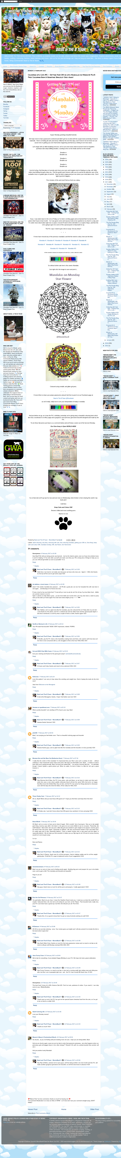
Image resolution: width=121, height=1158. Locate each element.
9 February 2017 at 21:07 (54, 897)
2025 (107, 162)
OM (53, 544)
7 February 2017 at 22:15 (72, 852)
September (110, 191)
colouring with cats (53, 542)
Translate (17, 128)
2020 (107, 174)
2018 (107, 179)
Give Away (90, 542)
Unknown (36, 676)
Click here (6, 1122)
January (109, 340)
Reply (34, 562)
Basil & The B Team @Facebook (63, 398)
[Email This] (67, 540)
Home (5, 66)
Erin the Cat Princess (39, 897)
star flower (58, 544)
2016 (107, 343)
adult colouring (37, 542)
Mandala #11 (76, 244)
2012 (107, 345)
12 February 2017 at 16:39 (72, 968)
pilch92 (35, 733)
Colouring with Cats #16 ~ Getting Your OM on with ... (112, 308)
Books (117, 66)
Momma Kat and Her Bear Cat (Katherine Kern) (47, 758)
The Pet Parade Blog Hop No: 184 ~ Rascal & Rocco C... (112, 225)
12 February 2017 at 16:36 (72, 884)
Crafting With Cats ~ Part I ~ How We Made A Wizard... (112, 281)
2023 (107, 167)
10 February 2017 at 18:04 (52, 955)
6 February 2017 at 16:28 (48, 553)
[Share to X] (71, 540)
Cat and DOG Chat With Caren (42, 651)
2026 (107, 159)
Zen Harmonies (66, 544)
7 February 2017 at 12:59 (72, 569)
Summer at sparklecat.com (41, 707)
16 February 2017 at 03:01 (65, 1037)
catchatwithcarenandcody (73, 653)
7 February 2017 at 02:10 (57, 707)
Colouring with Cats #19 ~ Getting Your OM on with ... (112, 213)
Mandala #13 (54, 248)
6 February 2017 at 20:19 (60, 651)
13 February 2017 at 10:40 (49, 982)
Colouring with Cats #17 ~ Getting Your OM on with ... (112, 270)
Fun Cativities (107, 66)
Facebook (6, 106)
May (108, 201)
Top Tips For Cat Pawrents (91, 66)
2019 (107, 177)
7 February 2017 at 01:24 (47, 676)
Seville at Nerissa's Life (40, 624)
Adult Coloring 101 (39, 1011)
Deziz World (36, 821)
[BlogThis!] (69, 540)
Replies (37, 566)
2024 (107, 164)
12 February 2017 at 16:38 (72, 940)
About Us (33, 66)
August (109, 194)
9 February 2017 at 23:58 (47, 926)
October (109, 189)
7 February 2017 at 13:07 (72, 663)
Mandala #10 (67, 244)
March (109, 206)
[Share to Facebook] (73, 540)
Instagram (6, 109)
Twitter (5, 115)
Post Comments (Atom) (43, 1113)
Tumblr (5, 113)
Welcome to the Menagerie (47, 684)
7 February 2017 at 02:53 (45, 733)
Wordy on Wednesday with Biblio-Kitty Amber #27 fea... (112, 335)
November (110, 186)
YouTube (6, 118)
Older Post (94, 1109)
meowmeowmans (38, 866)
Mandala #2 (50, 240)
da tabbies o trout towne (40, 584)
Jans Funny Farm (38, 955)
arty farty (44, 542)
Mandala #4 (66, 240)
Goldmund (107, 1141)
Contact (41, 66)
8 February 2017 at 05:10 (51, 866)
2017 (107, 182)
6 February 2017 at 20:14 (55, 624)
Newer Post (32, 1109)
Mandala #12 (85, 244)
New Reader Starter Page (18, 66)
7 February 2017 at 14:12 (52, 796)
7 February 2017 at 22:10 (72, 808)
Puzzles (49, 66)
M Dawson (36, 926)
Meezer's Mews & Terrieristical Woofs (44, 1037)
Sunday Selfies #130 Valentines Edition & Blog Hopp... (112, 276)
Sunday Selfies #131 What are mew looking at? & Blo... (112, 251)
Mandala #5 (74, 240)
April (108, 204)
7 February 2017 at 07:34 (70, 758)
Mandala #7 (41, 244)
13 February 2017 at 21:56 (53, 1011)
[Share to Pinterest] (74, 540)
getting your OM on (80, 542)
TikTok (5, 111)
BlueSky (5, 104)
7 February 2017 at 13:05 (72, 607)
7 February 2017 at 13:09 (72, 745)
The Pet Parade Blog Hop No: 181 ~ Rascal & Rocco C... (112, 320)
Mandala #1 (43, 240)
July (108, 196)
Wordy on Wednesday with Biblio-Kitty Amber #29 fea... (112, 264)
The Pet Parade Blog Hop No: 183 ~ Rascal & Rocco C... (112, 257)
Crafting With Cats (73, 66)
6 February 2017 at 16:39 (56, 584)
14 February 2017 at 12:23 (72, 1024)
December (110, 184)
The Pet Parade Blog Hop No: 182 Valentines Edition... (112, 288)
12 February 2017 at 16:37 (72, 913)
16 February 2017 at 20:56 (72, 1060)
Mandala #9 (58, 244)
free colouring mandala (67, 542)
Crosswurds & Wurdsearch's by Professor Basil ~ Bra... (112, 232)
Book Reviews (59, 66)
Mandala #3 (59, 240)
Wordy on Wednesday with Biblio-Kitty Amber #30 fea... (112, 239)
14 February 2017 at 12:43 (72, 997)
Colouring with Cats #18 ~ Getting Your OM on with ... (112, 245)
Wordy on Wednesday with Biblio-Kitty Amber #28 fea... (112, 302)
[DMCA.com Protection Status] (9, 97)
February (109, 209)
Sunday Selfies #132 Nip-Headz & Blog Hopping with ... (112, 218)
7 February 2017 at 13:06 (72, 636)
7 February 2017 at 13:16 (72, 777)
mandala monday (46, 544)
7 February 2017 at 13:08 (72, 694)
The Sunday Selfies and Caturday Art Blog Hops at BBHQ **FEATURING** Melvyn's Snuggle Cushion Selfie (111, 136)
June (108, 199)
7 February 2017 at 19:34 (48, 821)
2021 (107, 172)
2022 (107, 169)
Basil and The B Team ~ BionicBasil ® (49, 569)
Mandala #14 (63, 248)
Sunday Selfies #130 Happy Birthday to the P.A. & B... (112, 314)
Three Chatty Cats (38, 796)
